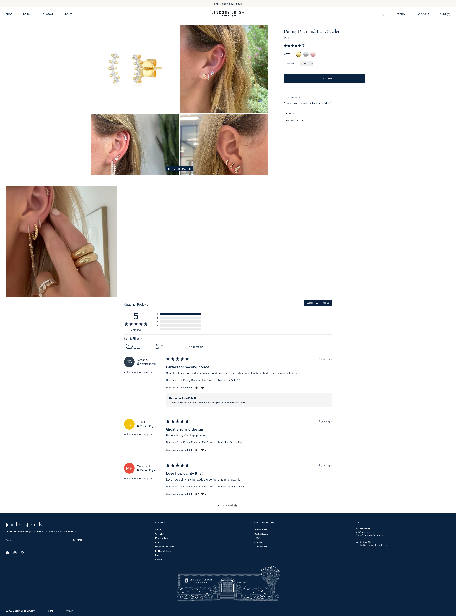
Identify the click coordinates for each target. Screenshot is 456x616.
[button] (294, 46)
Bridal (27, 14)
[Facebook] (7, 552)
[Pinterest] (22, 552)
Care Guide (291, 120)
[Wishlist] (384, 14)
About (68, 14)
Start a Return (261, 533)
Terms (50, 610)
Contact (258, 542)
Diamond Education (164, 546)
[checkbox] (197, 347)
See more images (179, 169)
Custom (48, 14)
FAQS (257, 538)
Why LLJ (159, 533)
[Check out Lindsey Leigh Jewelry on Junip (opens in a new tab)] (235, 505)
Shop (9, 14)
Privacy (69, 610)
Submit (77, 540)
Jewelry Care (260, 546)
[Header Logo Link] (228, 14)
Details (289, 113)
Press (158, 555)
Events (158, 542)
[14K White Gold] (306, 54)
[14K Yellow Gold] (298, 54)
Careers (159, 559)
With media (196, 347)
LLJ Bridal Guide (163, 551)
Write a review (318, 302)
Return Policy (260, 529)
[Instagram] (15, 552)
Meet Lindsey (161, 538)
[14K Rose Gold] (313, 54)
